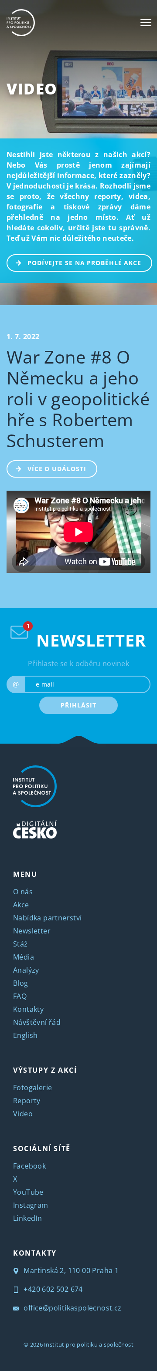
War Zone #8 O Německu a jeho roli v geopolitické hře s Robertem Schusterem (78, 398)
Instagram (30, 1205)
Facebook (29, 1166)
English (25, 1035)
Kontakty (28, 1009)
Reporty (27, 1100)
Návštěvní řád (37, 1022)
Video (32, 88)
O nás (23, 891)
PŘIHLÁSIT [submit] (78, 705)
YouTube (28, 1192)
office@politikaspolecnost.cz (72, 1308)
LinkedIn (27, 1218)
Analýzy (26, 970)
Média (23, 957)
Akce (21, 905)
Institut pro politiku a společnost (88, 1344)
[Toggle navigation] (146, 22)
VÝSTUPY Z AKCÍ (45, 1070)
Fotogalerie (32, 1087)
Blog (20, 983)
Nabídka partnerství (47, 918)
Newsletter (32, 931)
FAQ (20, 996)
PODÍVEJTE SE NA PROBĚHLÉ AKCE (84, 263)
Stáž (20, 944)
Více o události (56, 469)
